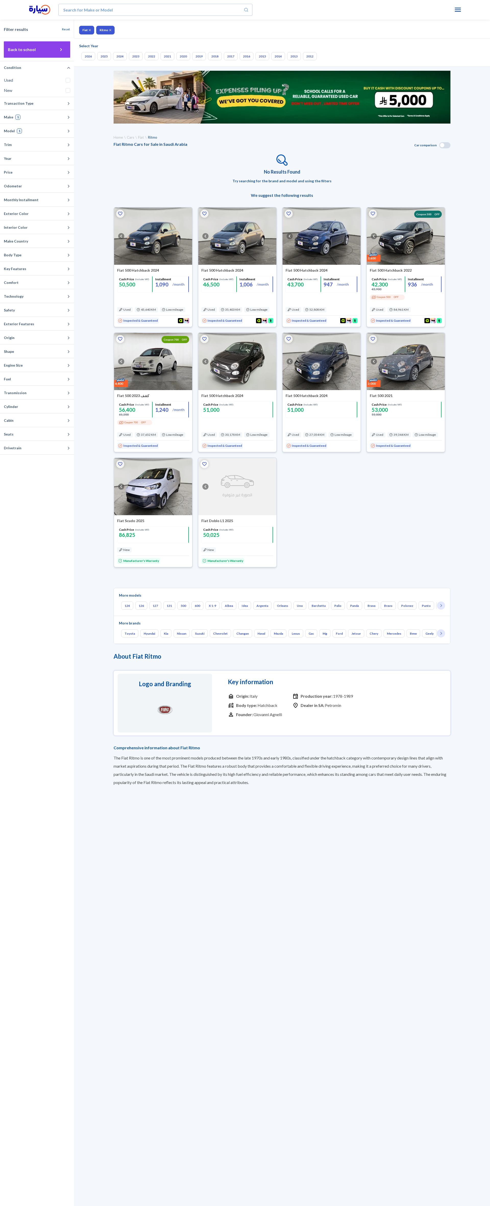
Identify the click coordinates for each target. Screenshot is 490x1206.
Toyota (130, 633)
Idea (245, 606)
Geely (429, 633)
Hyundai (149, 633)
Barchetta (319, 606)
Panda (354, 606)
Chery (374, 633)
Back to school (22, 49)
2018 (214, 56)
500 (183, 606)
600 (197, 606)
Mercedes (394, 633)
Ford (339, 633)
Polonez (407, 606)
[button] (120, 214)
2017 (230, 56)
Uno (300, 606)
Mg (325, 633)
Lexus (296, 633)
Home (118, 137)
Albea (229, 606)
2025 (104, 56)
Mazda (278, 633)
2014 (278, 56)
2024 (120, 56)
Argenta (262, 606)
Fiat (85, 30)
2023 (135, 56)
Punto (426, 606)
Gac (311, 633)
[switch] (444, 145)
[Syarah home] (39, 10)
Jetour (356, 633)
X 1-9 (212, 606)
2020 (183, 56)
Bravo (388, 606)
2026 (88, 56)
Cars (130, 137)
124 (127, 606)
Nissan (181, 633)
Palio (337, 606)
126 (141, 606)
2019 (199, 56)
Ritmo (104, 30)
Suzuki (199, 633)
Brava (371, 606)
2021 (167, 56)
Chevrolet (220, 633)
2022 (151, 56)
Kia (166, 633)
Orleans (282, 606)
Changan (242, 633)
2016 (246, 56)
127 (155, 606)
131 (169, 606)
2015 (262, 56)
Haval (261, 633)
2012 (309, 56)
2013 (294, 56)
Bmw (413, 633)
